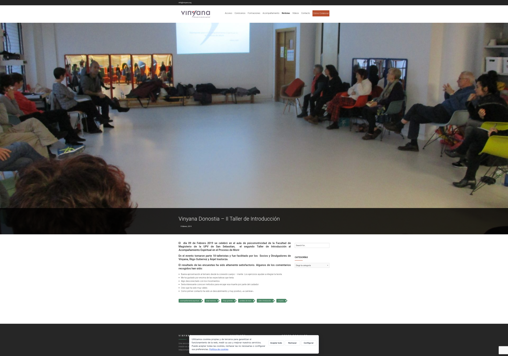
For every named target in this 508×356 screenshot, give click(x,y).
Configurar (309, 343)
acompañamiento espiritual (189, 301)
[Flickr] (322, 2)
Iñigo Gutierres (228, 301)
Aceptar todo (276, 343)
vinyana (281, 301)
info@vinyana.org (185, 3)
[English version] (328, 2)
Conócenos (240, 13)
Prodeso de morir (245, 301)
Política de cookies (218, 349)
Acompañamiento (271, 13)
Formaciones (254, 13)
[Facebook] (315, 2)
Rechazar (292, 343)
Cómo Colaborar (321, 13)
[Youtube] (325, 2)
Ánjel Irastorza (211, 301)
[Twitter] (318, 2)
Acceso (228, 13)
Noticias (286, 13)
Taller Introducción (264, 301)
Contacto (305, 13)
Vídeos (295, 13)
